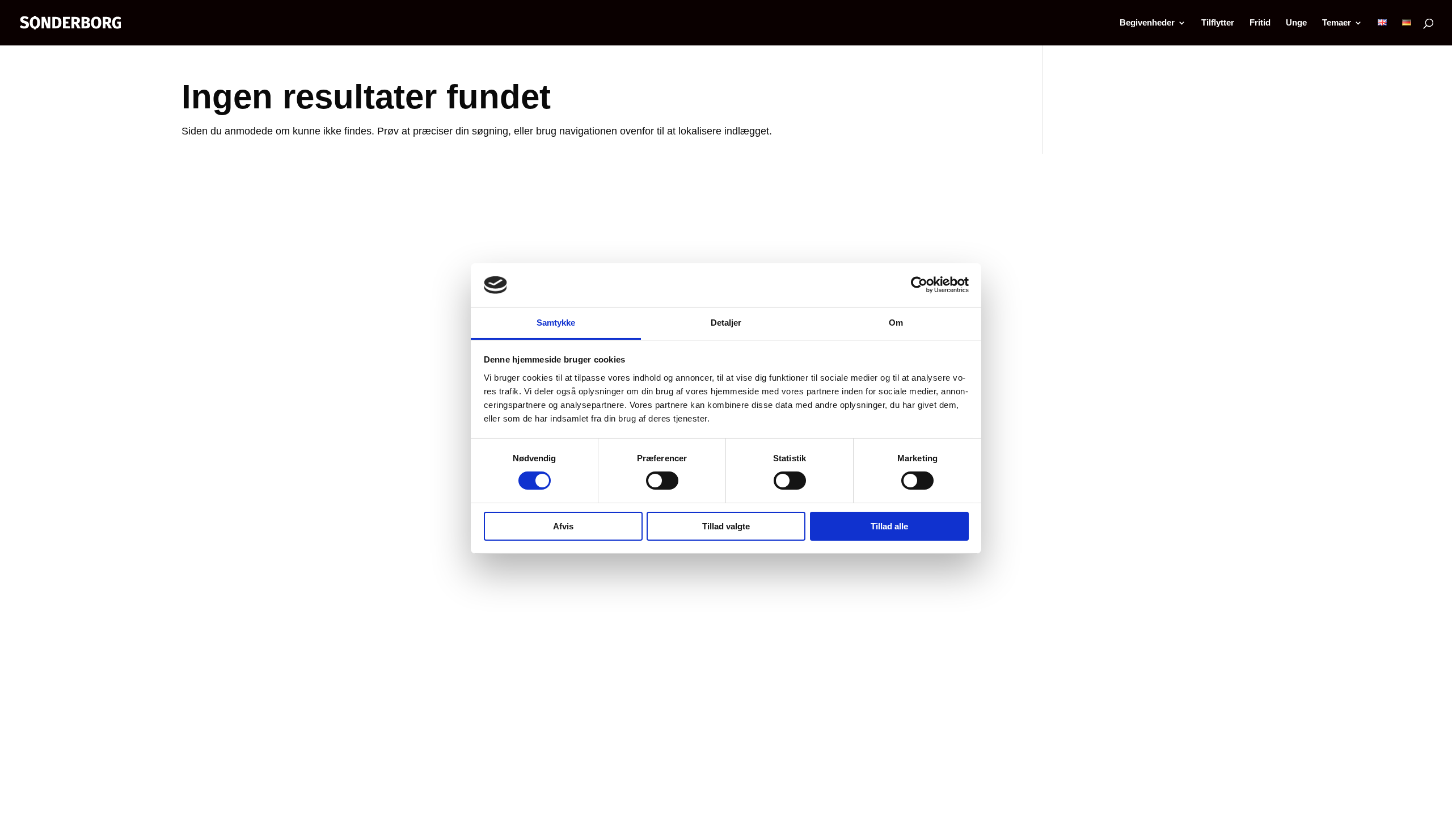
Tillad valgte (726, 526)
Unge (1296, 23)
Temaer (1336, 23)
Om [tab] (896, 322)
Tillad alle (889, 526)
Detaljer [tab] (726, 322)
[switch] (662, 480)
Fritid (1260, 23)
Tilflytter (1217, 23)
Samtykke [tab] (556, 322)
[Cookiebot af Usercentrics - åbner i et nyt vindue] (919, 284)
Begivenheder (1147, 23)
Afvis (563, 526)
